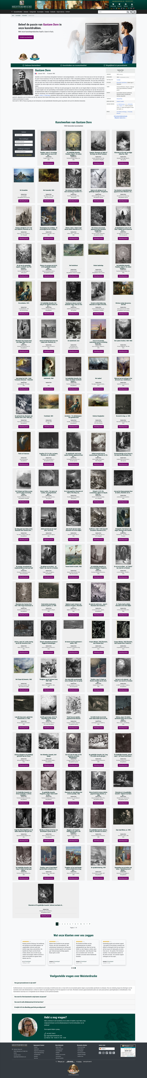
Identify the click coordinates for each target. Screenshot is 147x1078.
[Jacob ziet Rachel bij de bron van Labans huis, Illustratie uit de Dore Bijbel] (48, 329)
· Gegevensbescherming (39, 1052)
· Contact (35, 1047)
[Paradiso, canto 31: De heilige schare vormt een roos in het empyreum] (49, 140)
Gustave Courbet (120, 101)
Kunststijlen (40, 12)
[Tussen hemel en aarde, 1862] (73, 554)
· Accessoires (58, 1056)
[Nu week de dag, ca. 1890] (123, 404)
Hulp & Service (60, 12)
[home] (12, 11)
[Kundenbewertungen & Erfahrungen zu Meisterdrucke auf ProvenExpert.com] (35, 57)
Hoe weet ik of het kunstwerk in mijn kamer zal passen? (30, 997)
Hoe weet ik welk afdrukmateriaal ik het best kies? (28, 1002)
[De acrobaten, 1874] (24, 291)
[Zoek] (128, 12)
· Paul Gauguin (80, 1051)
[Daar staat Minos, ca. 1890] (123, 816)
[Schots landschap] (98, 249)
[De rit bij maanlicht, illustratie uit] (73, 479)
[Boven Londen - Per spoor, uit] (49, 478)
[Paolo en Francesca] (24, 442)
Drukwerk (52, 12)
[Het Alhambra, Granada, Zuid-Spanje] (49, 741)
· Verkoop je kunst (59, 1049)
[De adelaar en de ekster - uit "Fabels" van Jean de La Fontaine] (48, 554)
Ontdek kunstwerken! (26, 37)
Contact (68, 12)
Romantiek (24, 15)
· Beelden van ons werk (60, 1054)
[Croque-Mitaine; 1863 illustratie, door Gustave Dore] (98, 630)
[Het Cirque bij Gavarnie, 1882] (24, 665)
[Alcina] (49, 630)
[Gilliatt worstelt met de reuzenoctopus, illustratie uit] (98, 442)
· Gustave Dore (80, 1056)
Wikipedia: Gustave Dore (120, 117)
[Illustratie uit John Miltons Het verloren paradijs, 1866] (73, 780)
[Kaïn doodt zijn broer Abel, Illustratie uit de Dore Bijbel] (73, 517)
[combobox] (107, 1048)
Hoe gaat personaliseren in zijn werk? (25, 983)
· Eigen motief (58, 1047)
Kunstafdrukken (18, 12)
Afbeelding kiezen (48, 163)
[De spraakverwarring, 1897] (98, 855)
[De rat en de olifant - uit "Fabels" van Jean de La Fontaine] (123, 554)
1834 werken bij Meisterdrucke (120, 116)
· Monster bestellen (59, 1058)
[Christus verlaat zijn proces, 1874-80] (123, 288)
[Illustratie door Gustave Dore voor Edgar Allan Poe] (24, 329)
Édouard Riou (119, 98)
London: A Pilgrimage (44, 95)
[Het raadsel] (98, 363)
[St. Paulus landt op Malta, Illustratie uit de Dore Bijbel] (123, 592)
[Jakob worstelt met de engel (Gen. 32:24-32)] (49, 517)
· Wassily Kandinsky (81, 1052)
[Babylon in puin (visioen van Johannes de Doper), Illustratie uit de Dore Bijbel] (73, 592)
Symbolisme (124, 82)
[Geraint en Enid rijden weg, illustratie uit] (98, 291)
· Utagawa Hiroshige (81, 1054)
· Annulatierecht (37, 1054)
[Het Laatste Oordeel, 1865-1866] (123, 329)
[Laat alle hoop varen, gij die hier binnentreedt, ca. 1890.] (24, 703)
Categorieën (33, 12)
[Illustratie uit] (123, 140)
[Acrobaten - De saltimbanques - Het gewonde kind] (73, 404)
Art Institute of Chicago (121, 111)
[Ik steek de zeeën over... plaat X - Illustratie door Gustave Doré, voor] (98, 592)
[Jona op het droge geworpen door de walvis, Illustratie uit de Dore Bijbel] (123, 478)
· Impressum (36, 1049)
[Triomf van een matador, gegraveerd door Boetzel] (73, 705)
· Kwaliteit (57, 1052)
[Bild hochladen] (134, 12)
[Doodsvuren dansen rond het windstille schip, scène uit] (73, 291)
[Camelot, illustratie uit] (98, 140)
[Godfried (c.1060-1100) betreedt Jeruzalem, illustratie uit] (98, 517)
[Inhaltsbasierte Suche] (131, 12)
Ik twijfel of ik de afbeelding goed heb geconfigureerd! (29, 1007)
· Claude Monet (80, 1049)
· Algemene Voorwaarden (39, 1051)
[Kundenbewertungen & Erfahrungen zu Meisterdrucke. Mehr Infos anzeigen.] (128, 1050)
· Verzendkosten (58, 1051)
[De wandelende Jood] (73, 329)
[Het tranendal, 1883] (49, 175)
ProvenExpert (30, 961)
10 (81, 924)
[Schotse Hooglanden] (98, 400)
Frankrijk (118, 79)
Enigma (122, 105)
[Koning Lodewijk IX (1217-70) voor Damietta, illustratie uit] (24, 216)
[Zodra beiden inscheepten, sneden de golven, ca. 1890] (49, 590)
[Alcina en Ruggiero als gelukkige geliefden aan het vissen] (24, 743)
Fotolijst (47, 12)
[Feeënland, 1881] (49, 401)
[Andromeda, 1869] (48, 366)
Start (13, 15)
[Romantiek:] (123, 517)
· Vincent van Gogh (81, 1047)
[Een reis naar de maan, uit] (73, 743)
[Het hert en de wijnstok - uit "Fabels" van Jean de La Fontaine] (123, 667)
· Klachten (36, 1056)
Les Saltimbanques (122, 104)
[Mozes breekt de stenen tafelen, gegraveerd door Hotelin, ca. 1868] (98, 780)
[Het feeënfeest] (74, 250)
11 (84, 924)
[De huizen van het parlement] (74, 624)
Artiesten (26, 12)
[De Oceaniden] (24, 175)
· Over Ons (36, 1058)
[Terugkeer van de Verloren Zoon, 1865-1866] (49, 667)
